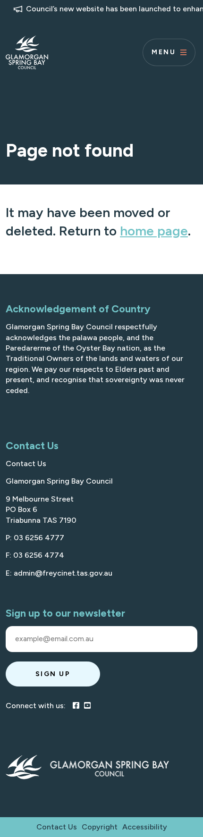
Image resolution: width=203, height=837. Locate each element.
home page (154, 231)
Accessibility (144, 826)
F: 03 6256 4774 (35, 555)
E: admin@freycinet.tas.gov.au (59, 573)
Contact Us (26, 463)
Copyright (100, 826)
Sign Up (53, 674)
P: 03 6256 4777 (35, 537)
